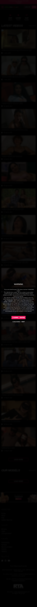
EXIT (23, 322)
